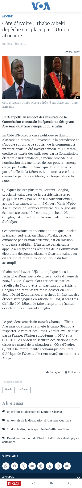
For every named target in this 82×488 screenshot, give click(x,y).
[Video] (51, 483)
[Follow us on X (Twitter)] (23, 466)
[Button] (72, 51)
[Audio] (33, 483)
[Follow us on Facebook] (14, 466)
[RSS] (49, 466)
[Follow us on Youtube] (32, 466)
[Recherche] (69, 483)
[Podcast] (58, 466)
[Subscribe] (67, 466)
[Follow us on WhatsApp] (6, 466)
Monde (7, 16)
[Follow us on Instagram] (40, 466)
